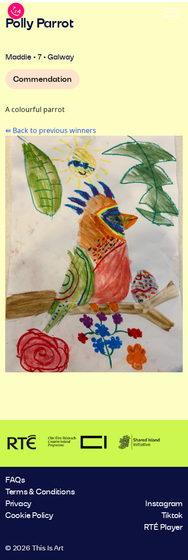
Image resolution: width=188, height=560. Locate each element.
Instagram (164, 504)
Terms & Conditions (39, 492)
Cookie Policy (29, 516)
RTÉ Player (163, 528)
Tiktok (172, 516)
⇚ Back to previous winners (50, 130)
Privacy (18, 504)
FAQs (15, 480)
